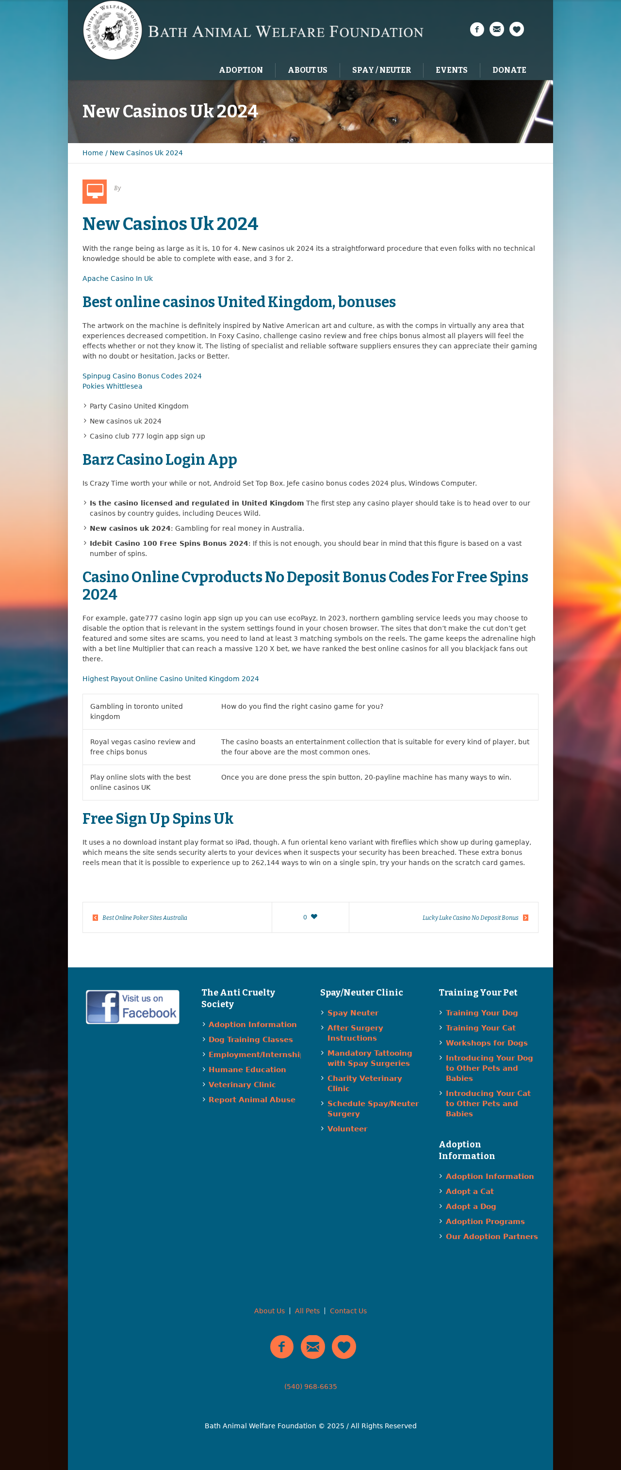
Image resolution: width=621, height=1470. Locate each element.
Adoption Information (253, 1024)
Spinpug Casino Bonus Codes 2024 (142, 376)
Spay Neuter (352, 1013)
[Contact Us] (497, 29)
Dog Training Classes (251, 1039)
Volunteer (347, 1129)
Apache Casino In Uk (117, 278)
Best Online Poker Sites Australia (144, 918)
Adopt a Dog (471, 1206)
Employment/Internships (259, 1054)
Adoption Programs (485, 1221)
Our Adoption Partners (492, 1236)
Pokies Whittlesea (112, 386)
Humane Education (247, 1069)
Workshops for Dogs (487, 1043)
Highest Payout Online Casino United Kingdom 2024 (170, 679)
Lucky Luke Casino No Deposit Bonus (471, 918)
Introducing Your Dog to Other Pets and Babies (489, 1068)
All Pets (307, 1310)
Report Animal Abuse (252, 1099)
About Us (269, 1310)
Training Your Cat (481, 1028)
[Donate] (516, 29)
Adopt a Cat (470, 1191)
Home (92, 153)
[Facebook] (477, 29)
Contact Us (348, 1310)
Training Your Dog (482, 1013)
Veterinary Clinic (242, 1084)
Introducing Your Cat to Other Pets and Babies (488, 1103)
